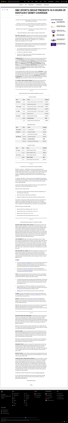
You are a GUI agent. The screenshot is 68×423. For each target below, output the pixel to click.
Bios (26, 4)
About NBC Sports (31, 4)
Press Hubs (21, 4)
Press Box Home (46, 4)
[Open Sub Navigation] (29, 1)
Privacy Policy (23, 417)
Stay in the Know (3, 394)
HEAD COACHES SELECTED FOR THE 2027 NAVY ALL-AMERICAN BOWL (61, 39)
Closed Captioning (8, 417)
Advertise (2, 417)
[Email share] (7, 10)
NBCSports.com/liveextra (41, 178)
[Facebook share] (2, 10)
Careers (4, 417)
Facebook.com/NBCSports (27, 262)
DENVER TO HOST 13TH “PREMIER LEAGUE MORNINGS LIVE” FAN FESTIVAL (61, 30)
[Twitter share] (5, 10)
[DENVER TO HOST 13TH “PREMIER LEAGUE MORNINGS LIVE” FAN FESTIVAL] (53, 31)
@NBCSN (18, 290)
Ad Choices (20, 417)
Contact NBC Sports (39, 4)
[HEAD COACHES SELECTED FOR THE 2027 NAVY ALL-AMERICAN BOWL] (53, 40)
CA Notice (32, 417)
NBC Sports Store (13, 417)
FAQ (10, 417)
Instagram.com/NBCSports (36, 294)
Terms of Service (35, 417)
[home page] (3, 1)
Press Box (17, 417)
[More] (61, 1)
